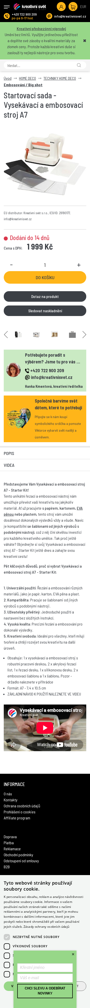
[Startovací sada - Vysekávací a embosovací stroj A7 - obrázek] (72, 334)
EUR (83, 6)
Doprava (10, 836)
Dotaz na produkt (45, 296)
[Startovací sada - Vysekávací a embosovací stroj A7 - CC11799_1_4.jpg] (54, 334)
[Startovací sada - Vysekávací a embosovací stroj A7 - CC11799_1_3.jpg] (36, 334)
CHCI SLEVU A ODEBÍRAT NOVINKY (45, 990)
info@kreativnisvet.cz (70, 16)
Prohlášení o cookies (20, 811)
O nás (8, 793)
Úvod (8, 78)
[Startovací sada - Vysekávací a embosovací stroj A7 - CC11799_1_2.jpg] (18, 334)
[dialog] (45, 941)
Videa (9, 465)
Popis (9, 453)
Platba (9, 842)
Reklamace (12, 848)
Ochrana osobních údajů (22, 805)
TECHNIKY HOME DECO (60, 78)
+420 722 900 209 (24, 14)
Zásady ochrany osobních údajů (47, 926)
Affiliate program (17, 817)
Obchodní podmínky (18, 854)
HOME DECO (27, 78)
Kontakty (11, 799)
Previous (6, 334)
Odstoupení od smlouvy (21, 860)
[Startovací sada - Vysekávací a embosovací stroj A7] (45, 164)
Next (84, 334)
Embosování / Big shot (23, 84)
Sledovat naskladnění (45, 310)
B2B (7, 866)
